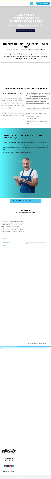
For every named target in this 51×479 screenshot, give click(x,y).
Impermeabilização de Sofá (31, 76)
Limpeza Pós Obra (6, 76)
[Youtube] (10, 466)
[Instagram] (8, 466)
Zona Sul (4, 245)
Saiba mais (5, 238)
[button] (31, 3)
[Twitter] (13, 466)
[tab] (13, 238)
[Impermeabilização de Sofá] (29, 70)
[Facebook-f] (5, 466)
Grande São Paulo (6, 242)
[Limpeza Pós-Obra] (6, 70)
